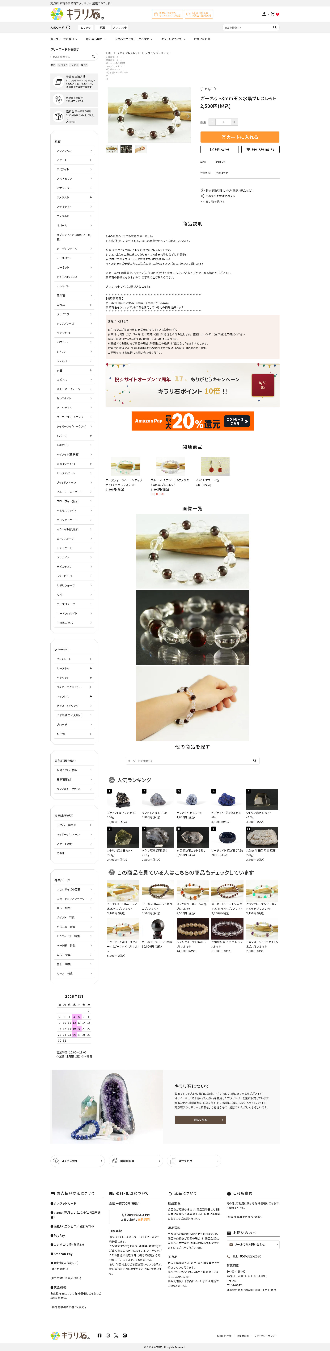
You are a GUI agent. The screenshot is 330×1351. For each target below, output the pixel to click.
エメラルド (63, 216)
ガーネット (112, 303)
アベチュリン (64, 179)
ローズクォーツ (66, 604)
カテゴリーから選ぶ (62, 39)
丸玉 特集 (64, 908)
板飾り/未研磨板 (67, 770)
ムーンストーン (65, 538)
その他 (61, 853)
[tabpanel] (149, 115)
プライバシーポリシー (266, 1335)
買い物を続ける (215, 201)
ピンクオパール (66, 473)
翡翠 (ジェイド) (66, 464)
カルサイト (63, 286)
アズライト (63, 169)
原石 (103, 27)
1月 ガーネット (113, 69)
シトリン (61, 351)
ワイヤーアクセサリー (69, 687)
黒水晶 (61, 305)
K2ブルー (62, 342)
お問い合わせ (202, 39)
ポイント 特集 (66, 917)
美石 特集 (64, 964)
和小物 (61, 734)
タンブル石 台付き (68, 789)
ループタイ (62, 65)
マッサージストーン (68, 834)
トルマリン (63, 445)
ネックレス (63, 696)
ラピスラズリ (64, 567)
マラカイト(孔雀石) (68, 529)
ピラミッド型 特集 (68, 936)
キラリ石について (171, 39)
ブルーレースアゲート (70, 492)
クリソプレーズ (65, 323)
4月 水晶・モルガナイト (117, 72)
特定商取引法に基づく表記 (68, 1307)
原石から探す (94, 39)
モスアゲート (64, 548)
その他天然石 (65, 623)
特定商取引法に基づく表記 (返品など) (229, 190)
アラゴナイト (64, 207)
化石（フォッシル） (67, 277)
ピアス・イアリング (67, 706)
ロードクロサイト (67, 613)
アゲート (62, 160)
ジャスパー (63, 361)
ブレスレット (120, 27)
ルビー (61, 595)
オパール (62, 225)
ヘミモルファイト (67, 510)
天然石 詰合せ (66, 825)
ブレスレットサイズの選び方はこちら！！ (129, 286)
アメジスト (63, 197)
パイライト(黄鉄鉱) (68, 454)
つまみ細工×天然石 (69, 715)
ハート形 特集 (66, 945)
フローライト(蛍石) (68, 501)
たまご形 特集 (66, 927)
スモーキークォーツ (68, 389)
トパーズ (62, 436)
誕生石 (84, 65)
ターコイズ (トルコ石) (70, 417)
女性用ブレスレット (115, 57)
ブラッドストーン (66, 482)
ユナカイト (63, 557)
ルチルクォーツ (66, 585)
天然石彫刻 (64, 779)
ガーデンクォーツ (67, 249)
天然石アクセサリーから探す (132, 39)
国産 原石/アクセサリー (72, 899)
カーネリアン (64, 258)
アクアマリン (64, 150)
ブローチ (62, 724)
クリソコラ (63, 314)
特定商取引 (243, 1335)
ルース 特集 (65, 973)
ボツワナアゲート (67, 520)
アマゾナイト (64, 188)
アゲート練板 (65, 844)
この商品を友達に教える (220, 196)
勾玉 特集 (64, 955)
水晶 (131, 303)
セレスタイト (64, 398)
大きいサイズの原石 (68, 889)
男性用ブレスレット (115, 60)
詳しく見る (200, 1120)
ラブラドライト (65, 576)
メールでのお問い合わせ (247, 1244)
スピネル (62, 380)
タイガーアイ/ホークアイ (71, 426)
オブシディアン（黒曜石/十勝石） (74, 237)
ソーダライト (64, 408)
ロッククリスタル (114, 66)
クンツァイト (64, 333)
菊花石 (61, 295)
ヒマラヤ (86, 27)
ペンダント (74, 65)
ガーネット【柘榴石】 (115, 63)
